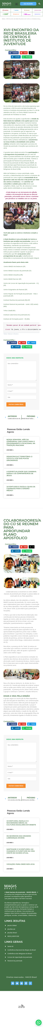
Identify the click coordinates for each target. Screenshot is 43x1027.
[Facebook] (12, 983)
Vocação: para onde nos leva (20, 864)
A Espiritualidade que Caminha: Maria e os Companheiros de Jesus (21, 473)
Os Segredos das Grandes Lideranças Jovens (18, 837)
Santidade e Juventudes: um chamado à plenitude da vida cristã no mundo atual (20, 851)
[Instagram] (30, 983)
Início (3, 19)
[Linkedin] (26, 983)
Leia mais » (10, 450)
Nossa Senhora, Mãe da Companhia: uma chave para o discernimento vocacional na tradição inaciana (20, 442)
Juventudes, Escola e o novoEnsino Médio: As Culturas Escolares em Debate (21, 823)
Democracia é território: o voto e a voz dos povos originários (19, 458)
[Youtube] (17, 983)
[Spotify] (21, 983)
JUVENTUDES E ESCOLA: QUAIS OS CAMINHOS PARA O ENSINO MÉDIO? (20, 488)
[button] (16, 4)
